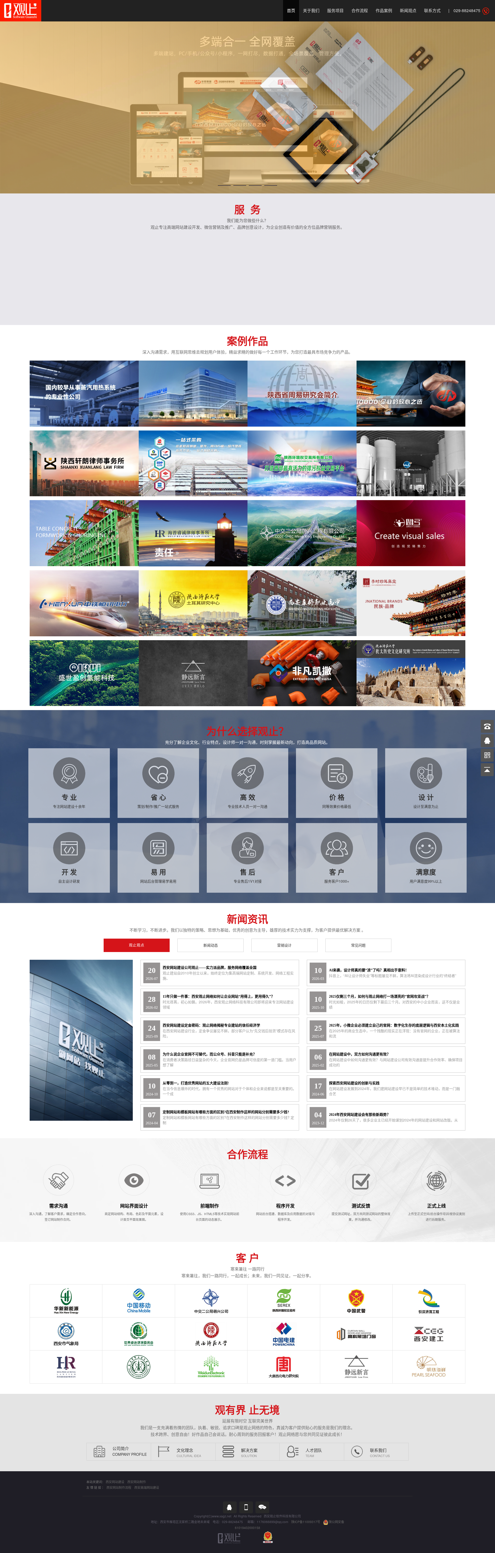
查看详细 (83, 400)
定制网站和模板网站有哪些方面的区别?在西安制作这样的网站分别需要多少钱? (226, 1112)
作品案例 (384, 10)
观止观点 (136, 945)
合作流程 (359, 10)
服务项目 (335, 10)
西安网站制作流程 (118, 1487)
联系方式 (432, 10)
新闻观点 (408, 10)
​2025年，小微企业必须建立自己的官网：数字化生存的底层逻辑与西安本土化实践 (394, 1025)
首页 (291, 10)
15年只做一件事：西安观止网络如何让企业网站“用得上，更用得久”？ (219, 996)
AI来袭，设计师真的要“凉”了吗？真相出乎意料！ (369, 970)
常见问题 (358, 945)
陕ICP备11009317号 (305, 1521)
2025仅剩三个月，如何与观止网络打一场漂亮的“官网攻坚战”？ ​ (380, 996)
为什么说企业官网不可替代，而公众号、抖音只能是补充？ (210, 1054)
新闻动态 (210, 945)
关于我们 (311, 10)
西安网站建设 (115, 1481)
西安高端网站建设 (146, 1487)
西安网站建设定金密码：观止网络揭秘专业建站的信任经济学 (211, 1025)
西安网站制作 (136, 1481)
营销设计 (284, 945)
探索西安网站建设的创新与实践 (354, 1083)
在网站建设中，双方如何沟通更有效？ (359, 1054)
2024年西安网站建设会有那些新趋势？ (359, 1115)
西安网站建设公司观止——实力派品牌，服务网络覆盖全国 (210, 968)
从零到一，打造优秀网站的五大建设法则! (196, 1083)
